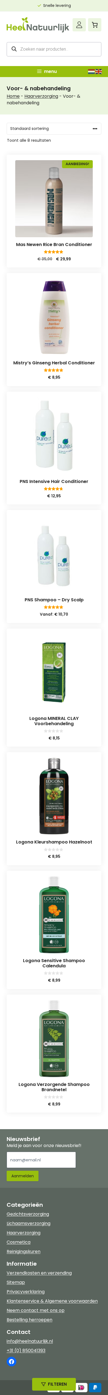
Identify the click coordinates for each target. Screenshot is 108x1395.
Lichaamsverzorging (28, 1223)
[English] (98, 71)
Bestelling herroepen (29, 1320)
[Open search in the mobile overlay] (54, 49)
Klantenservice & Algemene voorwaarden (52, 1301)
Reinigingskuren (23, 1251)
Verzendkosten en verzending (39, 1273)
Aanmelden (22, 1176)
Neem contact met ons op (36, 1310)
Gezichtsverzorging (28, 1214)
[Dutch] (91, 71)
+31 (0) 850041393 (26, 1350)
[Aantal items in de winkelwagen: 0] (94, 24)
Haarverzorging (41, 96)
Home (13, 96)
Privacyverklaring (26, 1291)
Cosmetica (18, 1242)
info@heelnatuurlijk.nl (30, 1341)
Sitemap (16, 1282)
